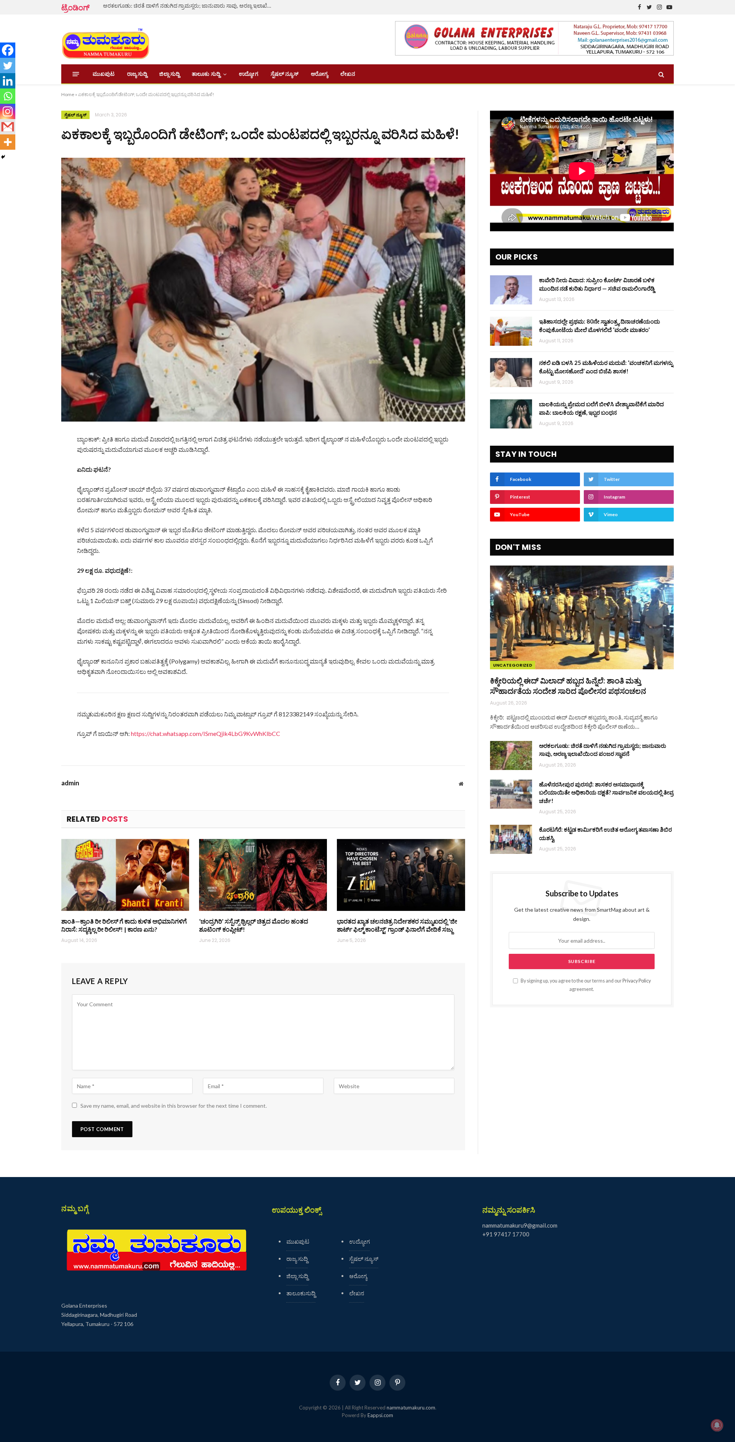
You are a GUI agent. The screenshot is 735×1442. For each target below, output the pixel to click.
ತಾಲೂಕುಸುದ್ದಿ (300, 1293)
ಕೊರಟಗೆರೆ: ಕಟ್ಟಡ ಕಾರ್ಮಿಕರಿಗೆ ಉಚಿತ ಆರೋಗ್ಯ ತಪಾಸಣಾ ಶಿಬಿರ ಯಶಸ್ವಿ (605, 833)
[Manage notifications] (717, 1425)
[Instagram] (7, 111)
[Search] (660, 74)
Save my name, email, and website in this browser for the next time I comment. (173, 1105)
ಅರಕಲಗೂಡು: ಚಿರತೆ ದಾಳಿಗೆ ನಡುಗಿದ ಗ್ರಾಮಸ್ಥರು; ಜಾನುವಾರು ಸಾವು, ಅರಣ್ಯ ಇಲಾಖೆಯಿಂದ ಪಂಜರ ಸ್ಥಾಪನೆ (189, 5)
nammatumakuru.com (411, 1407)
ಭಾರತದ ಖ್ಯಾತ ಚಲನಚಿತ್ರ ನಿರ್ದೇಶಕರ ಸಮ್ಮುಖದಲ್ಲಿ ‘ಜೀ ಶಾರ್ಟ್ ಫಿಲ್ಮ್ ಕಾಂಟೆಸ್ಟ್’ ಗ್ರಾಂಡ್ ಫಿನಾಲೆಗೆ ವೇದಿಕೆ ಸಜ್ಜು (397, 925)
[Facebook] (7, 50)
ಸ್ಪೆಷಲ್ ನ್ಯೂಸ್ (285, 74)
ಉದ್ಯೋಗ (248, 74)
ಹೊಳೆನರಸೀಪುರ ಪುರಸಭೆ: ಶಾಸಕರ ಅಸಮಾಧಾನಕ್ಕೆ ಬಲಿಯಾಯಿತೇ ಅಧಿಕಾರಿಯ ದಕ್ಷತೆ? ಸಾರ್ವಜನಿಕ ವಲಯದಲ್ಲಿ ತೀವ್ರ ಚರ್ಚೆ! (606, 792)
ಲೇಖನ (347, 74)
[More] (7, 142)
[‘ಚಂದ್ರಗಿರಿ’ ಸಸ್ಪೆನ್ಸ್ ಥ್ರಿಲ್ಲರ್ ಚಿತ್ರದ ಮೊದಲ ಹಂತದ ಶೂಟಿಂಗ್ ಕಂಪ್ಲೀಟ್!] (263, 875)
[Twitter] (7, 65)
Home (67, 94)
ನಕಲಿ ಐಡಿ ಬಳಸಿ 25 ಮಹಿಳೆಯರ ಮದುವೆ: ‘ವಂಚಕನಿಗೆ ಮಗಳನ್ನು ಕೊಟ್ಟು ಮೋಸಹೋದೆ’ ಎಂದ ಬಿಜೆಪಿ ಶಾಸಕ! (606, 366)
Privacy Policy (636, 981)
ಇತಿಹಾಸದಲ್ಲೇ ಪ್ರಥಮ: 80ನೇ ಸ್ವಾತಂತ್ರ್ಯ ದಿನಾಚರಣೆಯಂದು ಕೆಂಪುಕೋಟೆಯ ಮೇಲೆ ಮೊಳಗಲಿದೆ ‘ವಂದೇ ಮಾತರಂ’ (599, 325)
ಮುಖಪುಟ (104, 74)
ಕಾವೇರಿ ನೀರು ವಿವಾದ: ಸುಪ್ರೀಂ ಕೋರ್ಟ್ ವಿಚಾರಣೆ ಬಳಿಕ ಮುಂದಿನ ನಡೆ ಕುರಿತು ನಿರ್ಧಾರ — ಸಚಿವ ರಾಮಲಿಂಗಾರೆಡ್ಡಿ (597, 283)
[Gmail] (7, 126)
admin (70, 783)
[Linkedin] (7, 80)
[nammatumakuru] (105, 39)
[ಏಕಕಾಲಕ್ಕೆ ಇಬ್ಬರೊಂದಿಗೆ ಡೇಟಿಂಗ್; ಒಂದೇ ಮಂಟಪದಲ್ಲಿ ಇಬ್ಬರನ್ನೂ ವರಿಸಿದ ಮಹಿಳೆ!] (263, 290)
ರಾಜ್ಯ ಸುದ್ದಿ (137, 74)
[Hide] (3, 157)
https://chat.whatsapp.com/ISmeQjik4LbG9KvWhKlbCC (205, 733)
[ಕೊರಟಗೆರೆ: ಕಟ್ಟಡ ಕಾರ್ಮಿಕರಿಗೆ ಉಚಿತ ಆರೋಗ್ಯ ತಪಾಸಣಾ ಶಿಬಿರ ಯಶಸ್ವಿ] (511, 839)
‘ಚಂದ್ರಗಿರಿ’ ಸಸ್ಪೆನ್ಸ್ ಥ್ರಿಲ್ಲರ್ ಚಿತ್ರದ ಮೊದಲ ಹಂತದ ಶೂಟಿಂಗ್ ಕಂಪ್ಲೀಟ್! (253, 925)
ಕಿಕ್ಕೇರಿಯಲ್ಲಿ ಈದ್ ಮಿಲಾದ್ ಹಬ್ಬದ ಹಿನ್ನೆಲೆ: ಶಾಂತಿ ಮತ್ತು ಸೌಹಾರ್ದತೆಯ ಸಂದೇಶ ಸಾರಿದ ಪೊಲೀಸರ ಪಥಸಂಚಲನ (568, 685)
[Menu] (76, 74)
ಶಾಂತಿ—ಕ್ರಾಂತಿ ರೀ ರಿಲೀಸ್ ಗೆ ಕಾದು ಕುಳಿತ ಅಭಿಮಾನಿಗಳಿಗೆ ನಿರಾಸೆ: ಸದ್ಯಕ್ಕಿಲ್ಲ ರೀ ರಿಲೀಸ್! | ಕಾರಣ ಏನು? (124, 925)
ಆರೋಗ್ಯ (319, 74)
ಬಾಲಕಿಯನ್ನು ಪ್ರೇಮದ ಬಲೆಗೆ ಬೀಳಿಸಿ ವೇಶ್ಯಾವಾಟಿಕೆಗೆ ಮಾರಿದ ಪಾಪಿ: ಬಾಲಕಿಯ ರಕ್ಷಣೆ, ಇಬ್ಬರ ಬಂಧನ (601, 408)
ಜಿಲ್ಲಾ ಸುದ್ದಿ (169, 74)
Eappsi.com (380, 1415)
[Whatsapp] (7, 96)
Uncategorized (512, 665)
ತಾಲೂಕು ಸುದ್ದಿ (206, 74)
